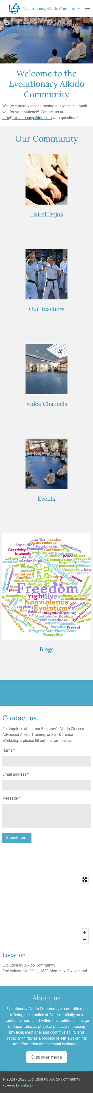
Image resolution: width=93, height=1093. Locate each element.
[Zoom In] (84, 932)
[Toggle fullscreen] (84, 879)
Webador (27, 1085)
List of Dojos (46, 214)
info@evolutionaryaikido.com (27, 117)
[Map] (46, 909)
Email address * (15, 774)
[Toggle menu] (88, 8)
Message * (11, 798)
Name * (8, 750)
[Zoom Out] (84, 939)
